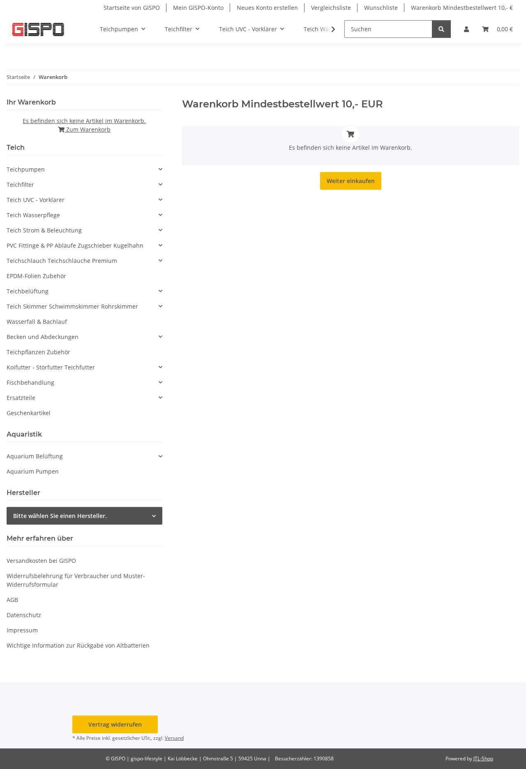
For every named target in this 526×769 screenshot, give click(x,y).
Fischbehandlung (30, 382)
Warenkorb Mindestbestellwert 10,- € (462, 8)
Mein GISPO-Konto (198, 8)
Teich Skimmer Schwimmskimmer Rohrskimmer (72, 306)
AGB (12, 600)
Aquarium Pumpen (33, 471)
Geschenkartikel (29, 413)
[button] (466, 29)
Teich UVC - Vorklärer (36, 200)
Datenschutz (24, 615)
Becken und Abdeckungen (42, 337)
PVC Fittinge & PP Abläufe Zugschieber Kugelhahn (75, 245)
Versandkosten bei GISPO (41, 561)
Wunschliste (381, 8)
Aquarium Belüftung (35, 456)
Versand (174, 737)
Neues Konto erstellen (267, 8)
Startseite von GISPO (132, 8)
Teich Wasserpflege (33, 215)
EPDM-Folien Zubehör (36, 276)
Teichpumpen (26, 169)
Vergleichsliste (331, 8)
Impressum (22, 630)
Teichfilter (20, 184)
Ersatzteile (21, 398)
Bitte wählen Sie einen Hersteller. (60, 516)
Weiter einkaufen (351, 181)
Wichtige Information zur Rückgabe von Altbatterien (78, 645)
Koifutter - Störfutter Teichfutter (51, 367)
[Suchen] (441, 29)
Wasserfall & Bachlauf (37, 321)
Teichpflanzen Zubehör (38, 352)
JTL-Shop (483, 758)
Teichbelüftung (27, 291)
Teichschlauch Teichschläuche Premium (62, 261)
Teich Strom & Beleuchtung (44, 230)
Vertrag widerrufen (115, 724)
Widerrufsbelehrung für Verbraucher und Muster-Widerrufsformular (76, 580)
